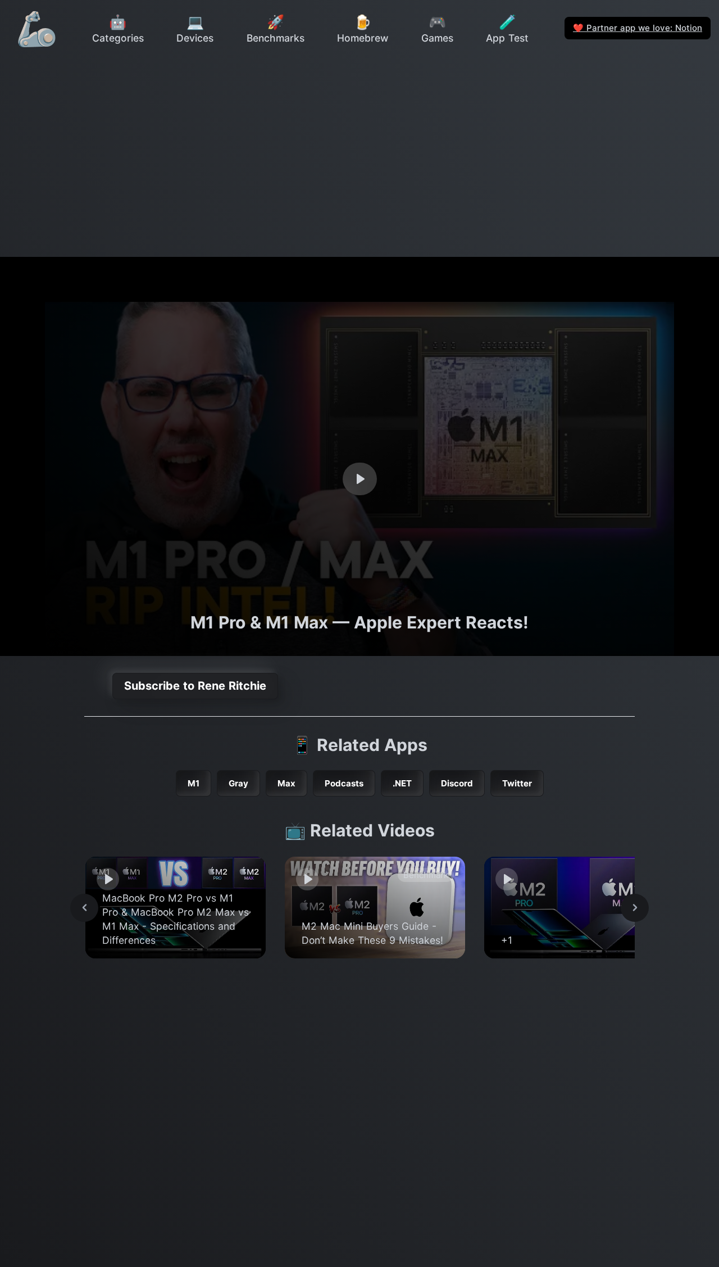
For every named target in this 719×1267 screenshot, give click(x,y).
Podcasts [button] (344, 783)
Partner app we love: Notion (637, 27)
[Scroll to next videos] (635, 908)
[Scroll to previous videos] (84, 908)
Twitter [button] (517, 783)
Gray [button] (238, 783)
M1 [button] (193, 783)
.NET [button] (402, 783)
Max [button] (286, 783)
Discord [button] (457, 783)
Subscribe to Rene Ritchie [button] (195, 686)
